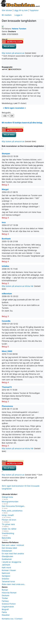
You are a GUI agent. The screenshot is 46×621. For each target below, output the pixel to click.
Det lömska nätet (9, 548)
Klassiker (6, 615)
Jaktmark (6, 565)
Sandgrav (6, 576)
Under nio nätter (9, 529)
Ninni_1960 (7, 351)
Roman (5, 590)
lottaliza (5, 266)
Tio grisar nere (8, 524)
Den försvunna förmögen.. (13, 506)
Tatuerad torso (8, 581)
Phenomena (7, 406)
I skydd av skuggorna (11, 562)
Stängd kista (7, 497)
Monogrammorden (10, 501)
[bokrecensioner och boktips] (20, 3)
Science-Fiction (9, 604)
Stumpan (6, 153)
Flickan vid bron (9, 520)
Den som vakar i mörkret (13, 545)
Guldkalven (7, 559)
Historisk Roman (9, 592)
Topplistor (34, 10)
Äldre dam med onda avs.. (13, 584)
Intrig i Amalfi (8, 515)
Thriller (5, 598)
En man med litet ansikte (13, 553)
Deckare (5, 595)
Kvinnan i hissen (9, 570)
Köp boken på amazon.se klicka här (17, 286)
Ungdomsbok (8, 606)
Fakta (4, 612)
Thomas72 (7, 387)
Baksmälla (6, 538)
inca (4, 222)
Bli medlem (7, 15)
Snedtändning (8, 533)
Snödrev (5, 579)
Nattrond (6, 573)
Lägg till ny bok (21, 10)
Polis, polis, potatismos (12, 510)
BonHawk (6, 238)
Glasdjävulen (7, 556)
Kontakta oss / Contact (12, 619)
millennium (7, 293)
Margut (5, 189)
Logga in (18, 15)
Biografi (5, 609)
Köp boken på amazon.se (13, 53)
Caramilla (6, 321)
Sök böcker (7, 10)
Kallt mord (6, 567)
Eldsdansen (7, 551)
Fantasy (5, 601)
